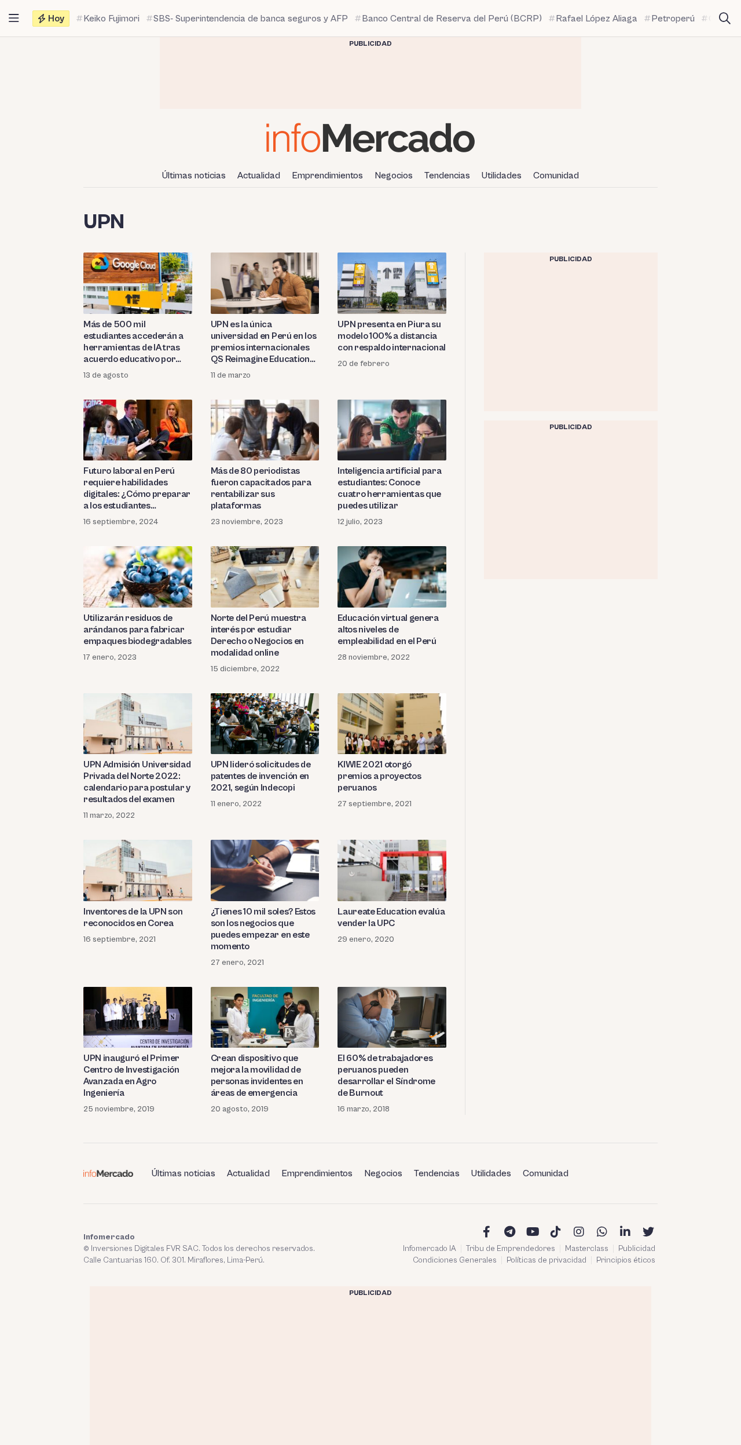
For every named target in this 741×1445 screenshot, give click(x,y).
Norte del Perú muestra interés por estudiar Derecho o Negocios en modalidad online (258, 635)
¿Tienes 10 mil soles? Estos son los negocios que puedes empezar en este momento (263, 929)
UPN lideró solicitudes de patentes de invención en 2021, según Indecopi (261, 776)
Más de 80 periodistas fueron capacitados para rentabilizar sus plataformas (261, 488)
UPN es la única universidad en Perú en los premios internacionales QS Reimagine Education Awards (264, 342)
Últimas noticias (194, 175)
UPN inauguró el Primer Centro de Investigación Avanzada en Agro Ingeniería (131, 1075)
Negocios (394, 175)
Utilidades (502, 175)
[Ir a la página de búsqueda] (724, 18)
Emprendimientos (327, 175)
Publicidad (636, 1248)
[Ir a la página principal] (370, 137)
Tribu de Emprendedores (510, 1248)
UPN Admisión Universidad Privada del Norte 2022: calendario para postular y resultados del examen (136, 781)
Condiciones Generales (455, 1260)
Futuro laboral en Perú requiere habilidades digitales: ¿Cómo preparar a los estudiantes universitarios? (136, 488)
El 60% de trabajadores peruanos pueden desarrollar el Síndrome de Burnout (386, 1075)
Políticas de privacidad (546, 1260)
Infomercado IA (429, 1248)
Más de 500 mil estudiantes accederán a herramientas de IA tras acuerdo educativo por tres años (133, 342)
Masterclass (586, 1248)
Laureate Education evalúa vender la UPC (391, 917)
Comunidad (556, 175)
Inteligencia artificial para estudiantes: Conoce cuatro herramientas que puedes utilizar (389, 488)
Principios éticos (625, 1260)
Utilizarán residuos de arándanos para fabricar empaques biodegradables (137, 629)
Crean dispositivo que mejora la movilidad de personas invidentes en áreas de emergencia (257, 1075)
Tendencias (447, 175)
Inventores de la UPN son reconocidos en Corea (132, 917)
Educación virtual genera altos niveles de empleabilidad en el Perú (388, 629)
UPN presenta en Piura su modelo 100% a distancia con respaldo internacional (392, 336)
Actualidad (258, 175)
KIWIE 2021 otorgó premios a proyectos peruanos (379, 776)
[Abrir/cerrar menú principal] (13, 18)
